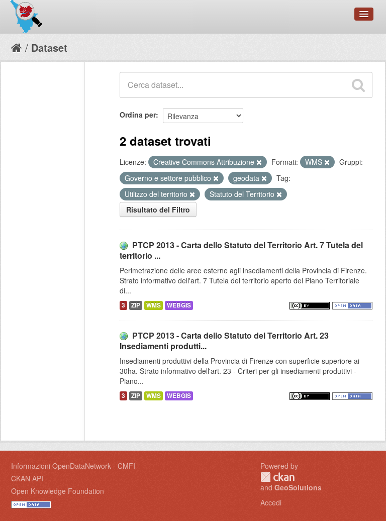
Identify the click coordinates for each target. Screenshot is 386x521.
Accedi (270, 502)
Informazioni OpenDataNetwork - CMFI (73, 466)
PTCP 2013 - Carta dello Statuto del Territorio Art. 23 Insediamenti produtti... (224, 341)
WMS (153, 305)
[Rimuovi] (259, 162)
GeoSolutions (298, 487)
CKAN (277, 477)
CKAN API (27, 478)
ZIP (135, 305)
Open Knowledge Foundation (57, 491)
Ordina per (138, 115)
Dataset (49, 47)
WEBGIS (179, 305)
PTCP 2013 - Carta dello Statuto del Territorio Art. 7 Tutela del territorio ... (241, 250)
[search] (358, 84)
